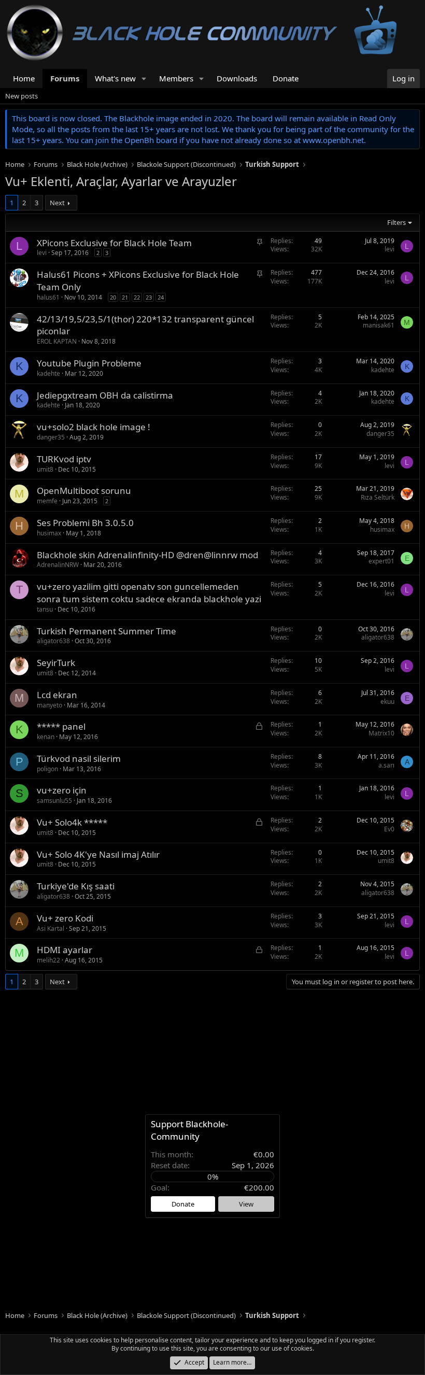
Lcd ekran (57, 695)
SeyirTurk (56, 663)
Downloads (237, 78)
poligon (47, 768)
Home (24, 78)
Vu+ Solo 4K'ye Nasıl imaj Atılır (98, 854)
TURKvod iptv (64, 459)
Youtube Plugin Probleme (89, 363)
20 (113, 297)
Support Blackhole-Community (189, 1130)
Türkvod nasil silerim (79, 758)
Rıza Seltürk (377, 497)
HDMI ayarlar (64, 950)
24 (161, 297)
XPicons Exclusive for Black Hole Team (114, 243)
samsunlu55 (54, 800)
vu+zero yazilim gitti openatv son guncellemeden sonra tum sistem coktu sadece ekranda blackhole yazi (149, 592)
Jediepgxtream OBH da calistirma (105, 395)
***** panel (61, 726)
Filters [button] (396, 222)
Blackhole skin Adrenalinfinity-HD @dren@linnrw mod (147, 555)
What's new (115, 78)
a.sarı (386, 765)
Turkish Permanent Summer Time (106, 631)
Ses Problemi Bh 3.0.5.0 (85, 523)
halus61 (48, 297)
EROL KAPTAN (57, 341)
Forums (64, 78)
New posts (21, 96)
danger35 (51, 437)
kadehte (48, 373)
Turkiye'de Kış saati (76, 886)
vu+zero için (62, 790)
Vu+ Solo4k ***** (72, 822)
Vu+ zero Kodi (65, 918)
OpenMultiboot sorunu (84, 491)
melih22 (48, 960)
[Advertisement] (212, 1052)
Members (176, 78)
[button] (144, 78)
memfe (47, 501)
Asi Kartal (50, 928)
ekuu (387, 701)
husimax (49, 533)
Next (57, 202)
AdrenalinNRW (58, 564)
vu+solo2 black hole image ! (93, 427)
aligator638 (53, 640)
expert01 (381, 561)
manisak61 (378, 325)
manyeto (49, 705)
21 (125, 297)
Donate (286, 78)
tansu (45, 609)
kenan (45, 736)
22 (137, 297)
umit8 (45, 469)
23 (149, 297)
